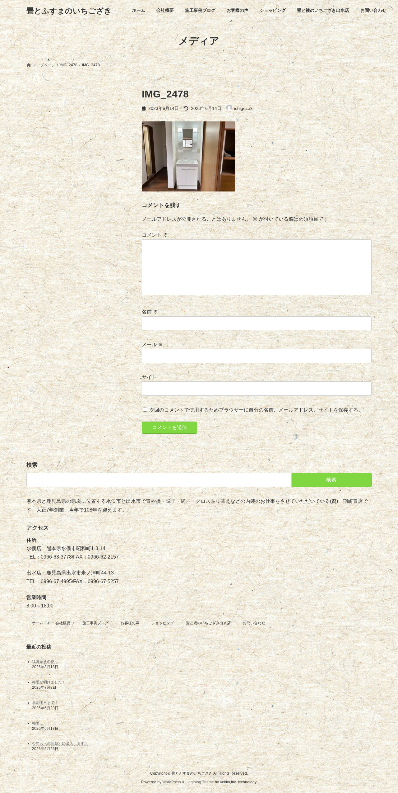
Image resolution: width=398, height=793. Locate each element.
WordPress (171, 782)
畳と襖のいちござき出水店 (208, 623)
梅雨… (37, 723)
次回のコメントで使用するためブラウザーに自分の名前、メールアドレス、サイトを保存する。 (256, 410)
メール (152, 344)
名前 (150, 311)
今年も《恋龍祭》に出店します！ (60, 744)
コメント (155, 235)
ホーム (37, 623)
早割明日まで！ (45, 703)
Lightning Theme (199, 782)
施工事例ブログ (95, 623)
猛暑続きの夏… (45, 661)
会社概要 (62, 623)
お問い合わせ (254, 623)
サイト (149, 377)
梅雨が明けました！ (49, 682)
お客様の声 (130, 623)
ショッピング (162, 623)
